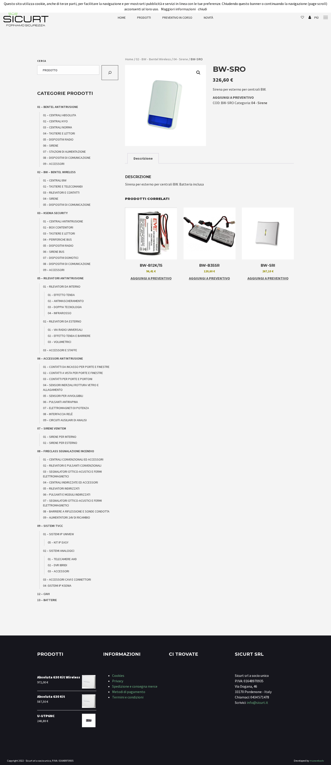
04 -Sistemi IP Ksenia (57, 586)
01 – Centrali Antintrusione (63, 221)
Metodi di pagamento (128, 691)
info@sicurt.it (257, 702)
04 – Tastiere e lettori (59, 133)
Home (122, 18)
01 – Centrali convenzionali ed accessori (73, 459)
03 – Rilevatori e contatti (61, 192)
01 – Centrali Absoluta (59, 115)
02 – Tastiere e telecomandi (63, 186)
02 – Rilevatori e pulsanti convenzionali (72, 465)
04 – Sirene (50, 199)
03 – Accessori (58, 571)
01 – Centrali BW (54, 180)
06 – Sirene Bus (53, 252)
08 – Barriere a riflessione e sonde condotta (76, 511)
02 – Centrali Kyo (55, 121)
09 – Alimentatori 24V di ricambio (66, 517)
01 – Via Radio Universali (65, 330)
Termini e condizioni (127, 697)
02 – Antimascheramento (66, 301)
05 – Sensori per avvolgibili (63, 396)
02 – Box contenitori (58, 227)
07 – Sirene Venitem (51, 428)
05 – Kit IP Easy (58, 542)
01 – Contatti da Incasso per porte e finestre (76, 367)
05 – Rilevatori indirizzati (61, 488)
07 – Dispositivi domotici (60, 258)
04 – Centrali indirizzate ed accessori (70, 482)
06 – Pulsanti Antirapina (60, 402)
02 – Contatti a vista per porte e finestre (73, 373)
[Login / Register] (309, 18)
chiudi (202, 9)
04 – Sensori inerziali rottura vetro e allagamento (71, 387)
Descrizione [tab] (143, 158)
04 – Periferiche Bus (57, 239)
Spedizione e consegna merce (134, 686)
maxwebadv (317, 760)
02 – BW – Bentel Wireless (56, 172)
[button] (198, 73)
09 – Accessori (53, 164)
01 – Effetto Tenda (61, 295)
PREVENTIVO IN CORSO (177, 18)
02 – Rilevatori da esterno (62, 321)
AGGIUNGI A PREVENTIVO (233, 97)
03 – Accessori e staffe (60, 350)
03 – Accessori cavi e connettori (67, 579)
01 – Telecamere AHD (62, 559)
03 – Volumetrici (59, 342)
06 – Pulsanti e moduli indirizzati (66, 494)
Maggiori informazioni (178, 9)
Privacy (117, 681)
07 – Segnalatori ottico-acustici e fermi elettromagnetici (72, 503)
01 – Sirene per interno (59, 437)
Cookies (118, 675)
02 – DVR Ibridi (57, 565)
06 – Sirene (50, 145)
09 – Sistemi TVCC (50, 526)
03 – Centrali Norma (57, 127)
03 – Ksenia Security (52, 213)
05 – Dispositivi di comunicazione (67, 205)
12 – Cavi (43, 594)
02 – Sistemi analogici (58, 551)
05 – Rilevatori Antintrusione (60, 278)
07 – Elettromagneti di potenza (66, 408)
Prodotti (144, 18)
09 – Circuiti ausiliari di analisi (65, 420)
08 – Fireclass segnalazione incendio (65, 451)
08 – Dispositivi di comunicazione (67, 158)
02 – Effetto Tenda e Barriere (69, 336)
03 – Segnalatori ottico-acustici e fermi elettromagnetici (72, 474)
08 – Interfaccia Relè (58, 414)
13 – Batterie (47, 600)
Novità (208, 18)
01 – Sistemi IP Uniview (58, 534)
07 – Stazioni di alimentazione (64, 152)
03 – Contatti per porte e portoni (67, 379)
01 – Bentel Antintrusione (57, 107)
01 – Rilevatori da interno (61, 286)
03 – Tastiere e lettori (59, 233)
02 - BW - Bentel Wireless (153, 59)
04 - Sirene (180, 59)
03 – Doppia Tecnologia (65, 307)
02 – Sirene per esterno (60, 443)
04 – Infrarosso (59, 313)
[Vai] (110, 72)
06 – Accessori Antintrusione (60, 358)
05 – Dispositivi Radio (58, 139)
